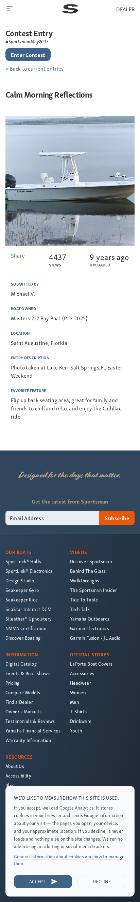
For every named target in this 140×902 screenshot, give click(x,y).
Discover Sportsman (91, 561)
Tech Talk (80, 609)
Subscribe (117, 518)
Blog (10, 785)
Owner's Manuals (23, 711)
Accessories (82, 673)
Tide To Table (84, 599)
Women (78, 692)
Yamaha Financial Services (32, 730)
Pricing (12, 683)
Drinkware (81, 721)
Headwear (80, 683)
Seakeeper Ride (21, 599)
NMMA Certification (25, 628)
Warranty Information (28, 740)
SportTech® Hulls (23, 561)
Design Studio (19, 580)
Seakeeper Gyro (22, 590)
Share (18, 255)
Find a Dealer (19, 702)
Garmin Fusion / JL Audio (95, 638)
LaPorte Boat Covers (91, 663)
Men (74, 702)
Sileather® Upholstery (28, 618)
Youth (76, 730)
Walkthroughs (84, 580)
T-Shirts (78, 711)
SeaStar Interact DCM (28, 609)
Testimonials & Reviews (30, 721)
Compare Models (22, 692)
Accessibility (18, 775)
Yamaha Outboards (89, 618)
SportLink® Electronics (29, 571)
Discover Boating (22, 638)
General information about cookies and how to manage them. (69, 860)
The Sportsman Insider (93, 590)
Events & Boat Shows (27, 673)
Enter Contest (28, 54)
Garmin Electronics (89, 628)
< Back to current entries (34, 68)
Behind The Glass (88, 571)
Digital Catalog (21, 663)
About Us (14, 766)
